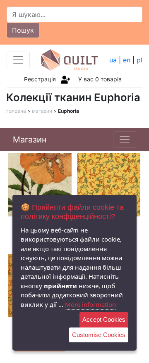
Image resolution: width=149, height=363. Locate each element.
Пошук (23, 30)
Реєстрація (40, 79)
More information (90, 304)
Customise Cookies (98, 334)
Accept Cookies (103, 319)
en (126, 60)
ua (113, 60)
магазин (42, 111)
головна (16, 111)
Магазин (30, 140)
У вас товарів (100, 79)
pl (139, 60)
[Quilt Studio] (69, 60)
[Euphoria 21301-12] (40, 184)
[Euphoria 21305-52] (109, 184)
